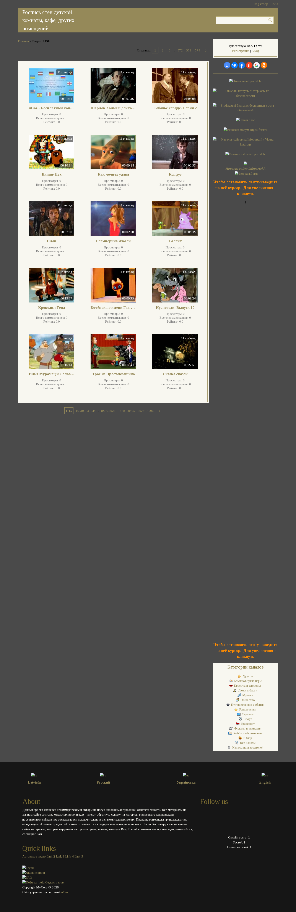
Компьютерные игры (248, 681)
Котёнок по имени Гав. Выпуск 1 (113, 307)
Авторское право (34, 856)
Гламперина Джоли (113, 241)
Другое (247, 676)
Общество (248, 700)
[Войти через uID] (227, 65)
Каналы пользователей (247, 747)
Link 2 (51, 856)
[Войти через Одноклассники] (264, 65)
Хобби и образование (247, 733)
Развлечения (247, 709)
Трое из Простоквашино (113, 374)
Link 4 (69, 856)
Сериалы (248, 714)
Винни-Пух (52, 174)
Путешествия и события (247, 704)
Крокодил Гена (51, 307)
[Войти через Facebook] (242, 65)
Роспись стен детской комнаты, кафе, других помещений (48, 20)
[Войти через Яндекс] (249, 65)
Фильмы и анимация (247, 728)
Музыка (247, 695)
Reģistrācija (261, 4)
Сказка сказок (175, 374)
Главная (23, 41)
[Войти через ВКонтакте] (234, 65)
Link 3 (60, 856)
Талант (175, 241)
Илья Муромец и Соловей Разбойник (51, 374)
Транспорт (248, 723)
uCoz (64, 892)
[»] (205, 50)
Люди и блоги (247, 690)
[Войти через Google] (256, 65)
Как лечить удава (113, 174)
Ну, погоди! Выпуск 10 (175, 307)
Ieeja (275, 4)
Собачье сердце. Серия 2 (175, 108)
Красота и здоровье (248, 685)
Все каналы (247, 742)
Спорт (248, 719)
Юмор (247, 738)
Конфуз (175, 174)
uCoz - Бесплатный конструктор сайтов (51, 108)
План (51, 241)
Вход (255, 51)
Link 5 (79, 856)
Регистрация (240, 51)
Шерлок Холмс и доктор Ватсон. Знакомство (113, 108)
